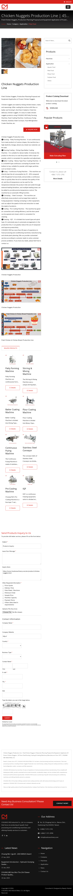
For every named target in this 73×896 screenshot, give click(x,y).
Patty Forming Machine (12, 369)
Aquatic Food (51, 67)
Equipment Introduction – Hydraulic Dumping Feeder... (17, 863)
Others (49, 80)
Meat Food (32, 24)
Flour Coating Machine (29, 411)
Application (23, 24)
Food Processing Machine (25, 787)
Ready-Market (67, 888)
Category (15, 24)
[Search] (69, 40)
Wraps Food (51, 74)
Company (44, 857)
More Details (57, 179)
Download (54, 108)
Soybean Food (51, 77)
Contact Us (64, 787)
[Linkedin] (6, 836)
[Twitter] (4, 836)
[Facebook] (2, 836)
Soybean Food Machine (38, 787)
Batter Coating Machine (12, 411)
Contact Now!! (62, 803)
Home (9, 24)
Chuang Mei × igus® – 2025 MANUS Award (16, 854)
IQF (24, 488)
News (42, 868)
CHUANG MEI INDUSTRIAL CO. (12, 890)
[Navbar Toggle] (68, 7)
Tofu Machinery (49, 787)
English (69, 2)
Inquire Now (32, 129)
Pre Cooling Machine (11, 490)
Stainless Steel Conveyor (30, 449)
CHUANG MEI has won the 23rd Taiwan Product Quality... (15, 873)
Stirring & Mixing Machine (27, 371)
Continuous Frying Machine (11, 450)
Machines (49, 58)
